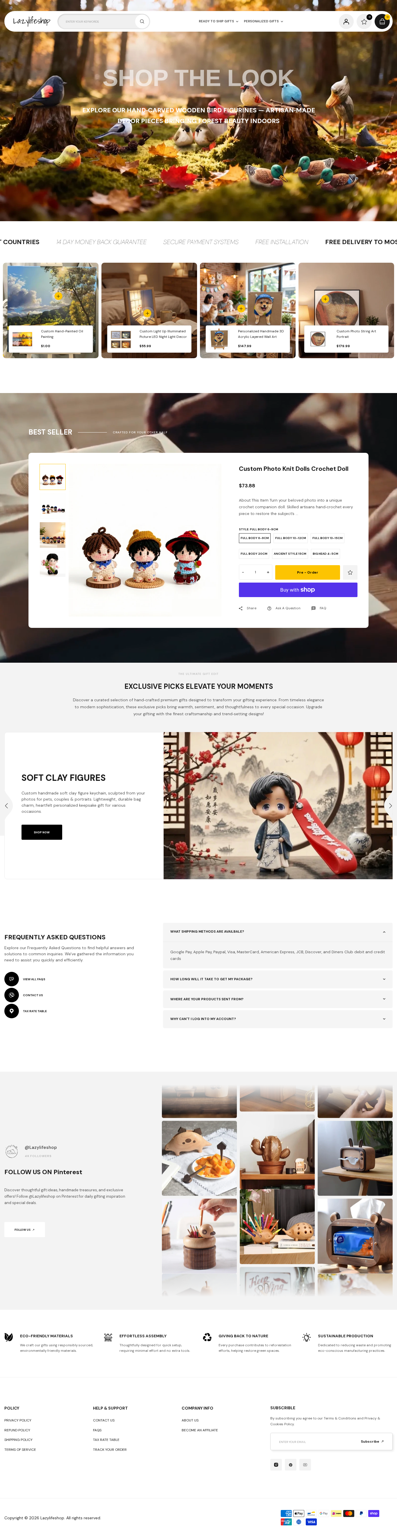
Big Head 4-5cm (325, 554)
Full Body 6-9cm (255, 538)
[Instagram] (276, 1465)
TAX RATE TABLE (35, 1011)
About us (190, 1420)
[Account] (346, 21)
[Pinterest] (290, 1465)
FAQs (97, 1430)
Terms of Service (20, 1449)
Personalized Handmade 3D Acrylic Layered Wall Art (261, 334)
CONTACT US (33, 995)
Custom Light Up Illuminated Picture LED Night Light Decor (163, 334)
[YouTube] (305, 1465)
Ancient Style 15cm (290, 554)
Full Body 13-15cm (327, 538)
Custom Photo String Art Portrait (356, 334)
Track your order (110, 1449)
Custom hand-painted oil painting (62, 334)
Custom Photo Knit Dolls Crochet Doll (293, 469)
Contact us (104, 1420)
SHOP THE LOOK (198, 78)
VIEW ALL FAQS (34, 979)
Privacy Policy (17, 1420)
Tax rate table (106, 1439)
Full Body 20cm (254, 554)
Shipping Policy (18, 1439)
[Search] (142, 21)
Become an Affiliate (200, 1430)
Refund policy (17, 1430)
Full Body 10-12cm (290, 538)
